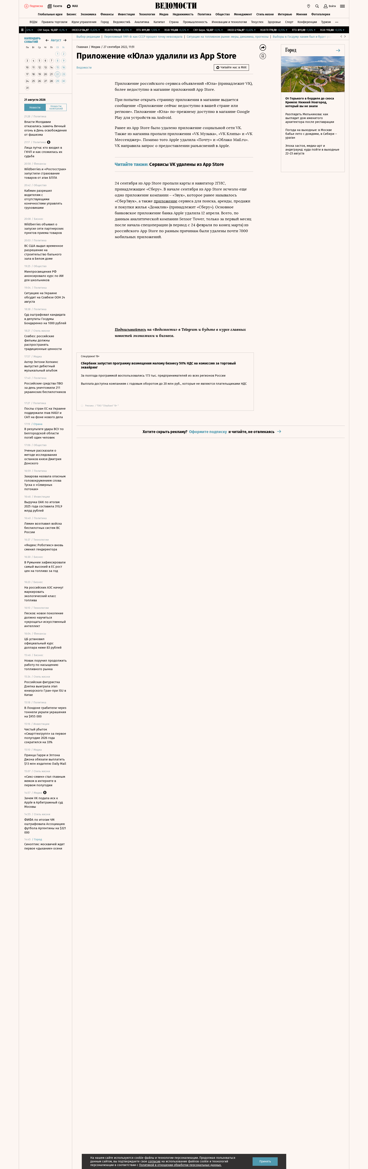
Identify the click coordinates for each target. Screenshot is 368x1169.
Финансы (107, 14)
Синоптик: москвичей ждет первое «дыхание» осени (44, 846)
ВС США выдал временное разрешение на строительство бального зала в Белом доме (43, 252)
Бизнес (71, 14)
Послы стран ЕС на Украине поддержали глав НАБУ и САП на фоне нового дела (45, 413)
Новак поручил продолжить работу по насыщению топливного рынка (45, 665)
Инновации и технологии (229, 22)
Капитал (159, 22)
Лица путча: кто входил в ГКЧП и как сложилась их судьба (43, 152)
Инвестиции (126, 14)
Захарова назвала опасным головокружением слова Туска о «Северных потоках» (45, 482)
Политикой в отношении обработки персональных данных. (180, 1165)
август (56, 40)
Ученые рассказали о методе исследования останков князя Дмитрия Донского (42, 457)
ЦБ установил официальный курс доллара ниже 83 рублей (43, 643)
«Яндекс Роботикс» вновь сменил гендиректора (43, 547)
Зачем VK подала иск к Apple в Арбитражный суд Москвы (43, 802)
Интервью (285, 14)
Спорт (289, 22)
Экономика (88, 14)
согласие (154, 1161)
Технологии (147, 14)
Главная (82, 47)
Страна (174, 22)
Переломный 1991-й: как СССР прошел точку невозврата (143, 37)
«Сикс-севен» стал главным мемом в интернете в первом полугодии (44, 781)
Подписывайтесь (130, 329)
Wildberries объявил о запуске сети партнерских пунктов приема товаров (43, 228)
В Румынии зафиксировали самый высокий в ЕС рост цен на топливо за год (45, 566)
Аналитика (142, 22)
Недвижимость (183, 14)
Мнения (301, 14)
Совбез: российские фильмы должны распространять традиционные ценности (43, 342)
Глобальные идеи (50, 14)
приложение (165, 201)
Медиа (163, 14)
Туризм (326, 22)
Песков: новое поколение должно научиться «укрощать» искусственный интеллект (45, 619)
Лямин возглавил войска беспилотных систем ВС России (43, 528)
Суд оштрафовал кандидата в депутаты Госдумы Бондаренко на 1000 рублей (45, 319)
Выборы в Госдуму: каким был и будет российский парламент (316, 37)
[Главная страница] (176, 6)
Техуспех (257, 22)
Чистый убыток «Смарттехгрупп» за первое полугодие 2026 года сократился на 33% (45, 735)
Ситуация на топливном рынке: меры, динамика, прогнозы (228, 37)
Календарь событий (32, 40)
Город (105, 22)
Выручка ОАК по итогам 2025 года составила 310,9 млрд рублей (43, 506)
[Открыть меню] (342, 6)
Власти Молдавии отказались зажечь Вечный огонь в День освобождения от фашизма (45, 128)
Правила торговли (54, 22)
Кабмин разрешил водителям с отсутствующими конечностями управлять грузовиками (43, 199)
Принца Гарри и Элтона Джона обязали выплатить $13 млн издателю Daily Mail (45, 759)
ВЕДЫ (33, 22)
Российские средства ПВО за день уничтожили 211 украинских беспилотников (45, 388)
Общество (223, 14)
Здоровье (274, 22)
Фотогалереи (320, 14)
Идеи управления (84, 22)
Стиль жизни (265, 14)
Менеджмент (243, 14)
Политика (204, 14)
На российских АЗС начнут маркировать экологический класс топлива (43, 594)
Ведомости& (121, 22)
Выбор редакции (88, 37)
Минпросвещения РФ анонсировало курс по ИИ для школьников (43, 276)
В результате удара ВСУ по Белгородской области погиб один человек (44, 433)
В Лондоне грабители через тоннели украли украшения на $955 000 (45, 712)
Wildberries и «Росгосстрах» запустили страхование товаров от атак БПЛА (45, 173)
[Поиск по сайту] (317, 6)
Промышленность (195, 22)
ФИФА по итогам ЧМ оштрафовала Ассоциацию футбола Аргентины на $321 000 (45, 826)
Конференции (307, 22)
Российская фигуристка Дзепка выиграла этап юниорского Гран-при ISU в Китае (45, 688)
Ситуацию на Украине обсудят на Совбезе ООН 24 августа (44, 297)
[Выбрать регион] (308, 6)
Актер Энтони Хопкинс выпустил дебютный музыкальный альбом (41, 366)
